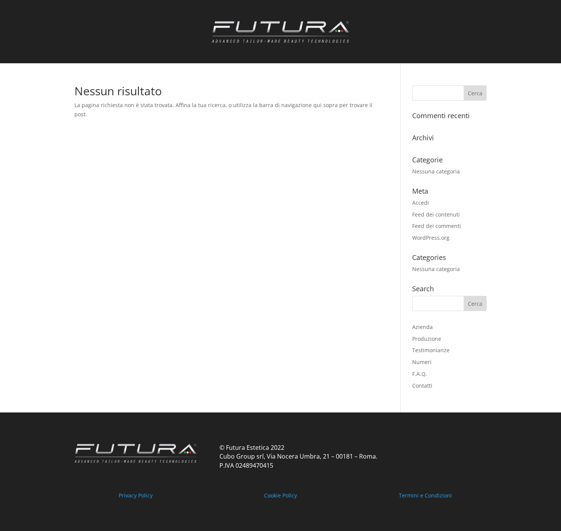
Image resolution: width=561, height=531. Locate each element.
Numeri (422, 362)
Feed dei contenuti (436, 214)
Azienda (422, 326)
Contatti (422, 385)
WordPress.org (431, 237)
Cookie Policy (280, 495)
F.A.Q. (419, 373)
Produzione (426, 338)
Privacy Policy (136, 495)
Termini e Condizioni (425, 495)
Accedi (420, 202)
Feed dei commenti (436, 225)
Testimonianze (431, 350)
